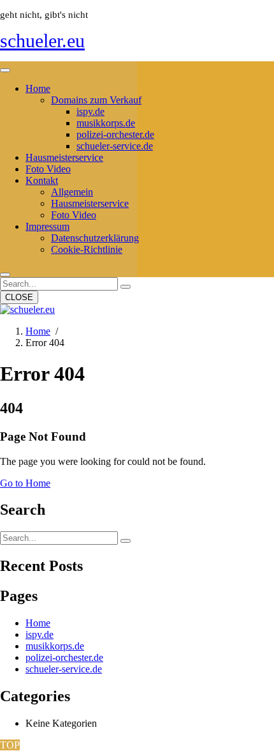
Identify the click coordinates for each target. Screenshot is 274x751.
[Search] (125, 287)
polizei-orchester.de (115, 134)
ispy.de (90, 111)
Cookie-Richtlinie (86, 249)
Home (37, 88)
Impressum (47, 226)
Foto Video (48, 168)
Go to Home (25, 483)
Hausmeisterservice (64, 157)
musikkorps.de (105, 123)
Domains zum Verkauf (96, 100)
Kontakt (41, 180)
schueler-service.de (114, 145)
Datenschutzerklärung (95, 237)
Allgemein (72, 191)
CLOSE (19, 297)
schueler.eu (42, 40)
